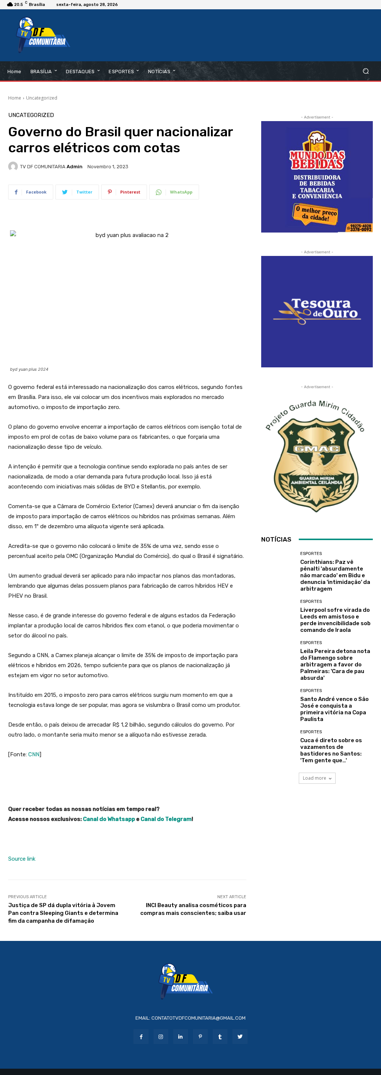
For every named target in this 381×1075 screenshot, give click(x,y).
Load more (314, 778)
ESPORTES (311, 554)
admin (75, 166)
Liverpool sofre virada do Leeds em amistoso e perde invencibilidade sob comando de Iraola (335, 620)
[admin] (14, 166)
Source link (21, 858)
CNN (33, 754)
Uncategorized (41, 98)
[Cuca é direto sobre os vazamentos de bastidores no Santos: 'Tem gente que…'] (278, 746)
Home (14, 98)
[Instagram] (161, 1036)
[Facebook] (141, 1036)
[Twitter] (240, 1036)
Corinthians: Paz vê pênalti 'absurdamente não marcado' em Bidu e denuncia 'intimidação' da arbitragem (335, 575)
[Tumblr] (220, 1036)
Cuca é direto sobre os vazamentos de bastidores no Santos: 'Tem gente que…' (331, 750)
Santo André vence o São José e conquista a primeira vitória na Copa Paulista (334, 709)
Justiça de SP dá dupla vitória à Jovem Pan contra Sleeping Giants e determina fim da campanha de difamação (63, 913)
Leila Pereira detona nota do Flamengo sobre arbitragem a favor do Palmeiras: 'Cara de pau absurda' (335, 664)
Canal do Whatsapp (109, 819)
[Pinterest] (200, 1036)
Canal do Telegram (166, 819)
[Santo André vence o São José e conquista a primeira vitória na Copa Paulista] (278, 705)
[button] (365, 71)
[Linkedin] (180, 1036)
